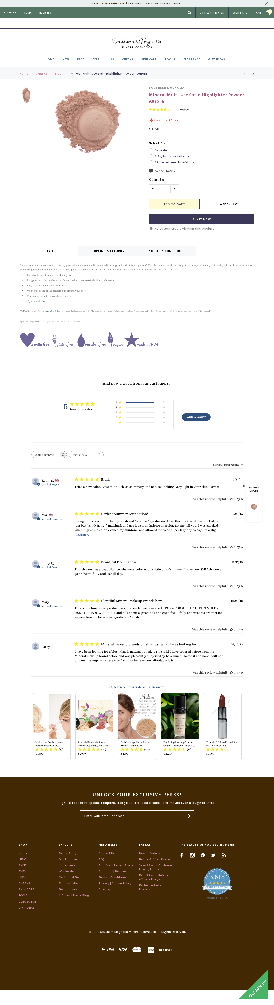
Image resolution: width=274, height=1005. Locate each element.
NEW (22, 859)
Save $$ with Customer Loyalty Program (156, 867)
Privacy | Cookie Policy (115, 883)
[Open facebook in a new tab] (181, 855)
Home (24, 73)
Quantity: (156, 179)
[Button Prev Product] (246, 74)
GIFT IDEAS (27, 907)
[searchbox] (45, 454)
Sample (161, 150)
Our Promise (68, 859)
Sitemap (105, 889)
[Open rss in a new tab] (224, 855)
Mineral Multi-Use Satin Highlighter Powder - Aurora (109, 73)
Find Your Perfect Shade (116, 865)
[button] (137, 997)
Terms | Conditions (112, 877)
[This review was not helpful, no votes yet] (238, 499)
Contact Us (107, 853)
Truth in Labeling (71, 883)
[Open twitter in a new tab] (213, 855)
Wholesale (66, 871)
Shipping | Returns (112, 871)
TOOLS (23, 895)
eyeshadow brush (49, 311)
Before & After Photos (154, 859)
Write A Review (196, 416)
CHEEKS (41, 73)
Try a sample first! (37, 301)
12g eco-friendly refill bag (176, 162)
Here (169, 23)
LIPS (22, 877)
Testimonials (68, 889)
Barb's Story (67, 853)
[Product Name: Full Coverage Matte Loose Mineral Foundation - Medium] (137, 726)
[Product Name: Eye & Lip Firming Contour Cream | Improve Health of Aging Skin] (180, 726)
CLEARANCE (27, 901)
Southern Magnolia (167, 87)
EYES (22, 871)
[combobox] (228, 464)
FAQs (102, 859)
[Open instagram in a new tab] (192, 855)
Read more (82, 534)
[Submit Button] (186, 816)
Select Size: (159, 143)
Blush (59, 73)
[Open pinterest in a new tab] (202, 855)
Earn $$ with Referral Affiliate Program (154, 877)
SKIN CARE (26, 889)
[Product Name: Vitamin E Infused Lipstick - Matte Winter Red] (223, 726)
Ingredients (67, 865)
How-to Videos (149, 853)
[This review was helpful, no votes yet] (231, 499)
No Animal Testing (72, 877)
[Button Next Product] (251, 74)
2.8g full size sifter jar (173, 156)
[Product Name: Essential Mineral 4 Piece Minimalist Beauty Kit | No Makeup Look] (94, 726)
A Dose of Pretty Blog (74, 895)
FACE (22, 865)
